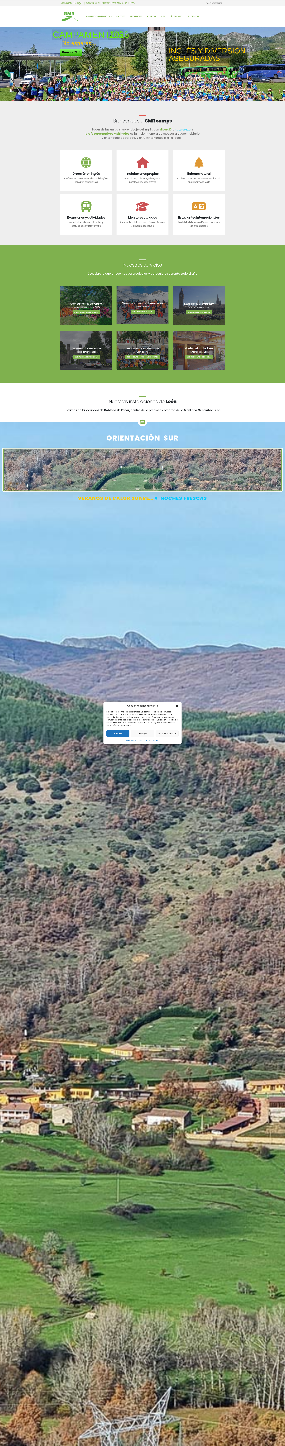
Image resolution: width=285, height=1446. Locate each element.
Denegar (143, 733)
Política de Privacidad (148, 740)
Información (136, 16)
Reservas (151, 16)
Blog (162, 16)
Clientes (178, 16)
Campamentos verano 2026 (98, 16)
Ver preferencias (167, 733)
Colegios (120, 16)
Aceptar (118, 733)
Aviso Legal (131, 740)
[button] (177, 705)
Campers (195, 16)
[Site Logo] (69, 16)
